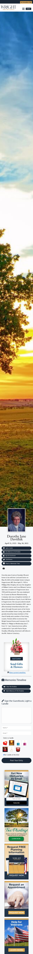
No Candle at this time (11, 755)
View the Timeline (11, 686)
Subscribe (16, 803)
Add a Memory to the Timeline (12, 552)
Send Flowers (8, 559)
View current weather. (17, 673)
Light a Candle (9, 548)
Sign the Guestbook (10, 555)
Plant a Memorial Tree (13, 563)
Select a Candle (8, 738)
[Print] (3, 568)
